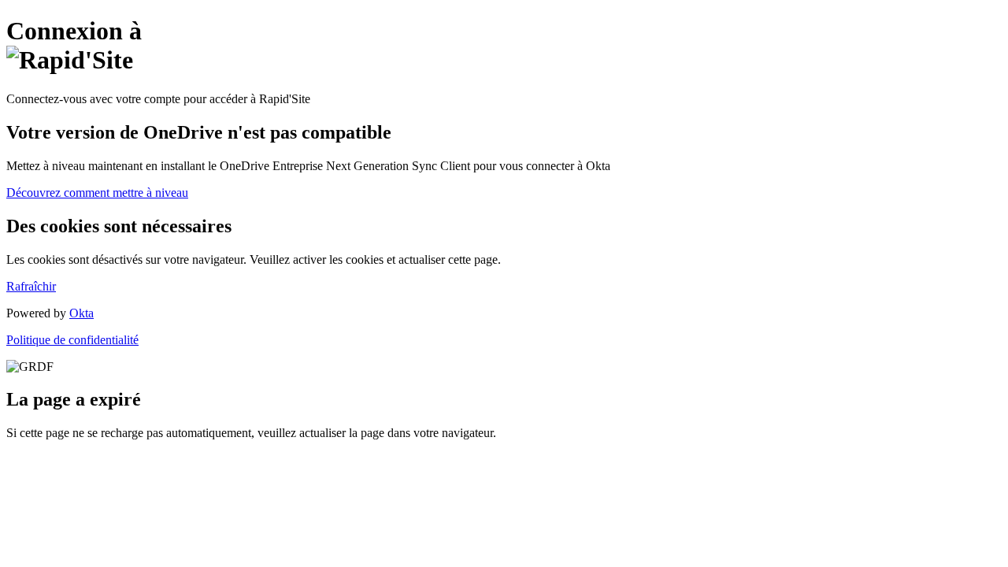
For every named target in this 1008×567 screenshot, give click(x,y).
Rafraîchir (31, 286)
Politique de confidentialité (72, 339)
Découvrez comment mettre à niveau (97, 192)
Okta (81, 313)
